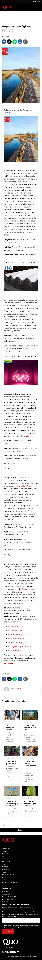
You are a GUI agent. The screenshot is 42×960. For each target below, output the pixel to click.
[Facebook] (4, 41)
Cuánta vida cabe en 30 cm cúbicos (30, 727)
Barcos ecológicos (16, 638)
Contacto (5, 891)
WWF (19, 193)
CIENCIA (4, 851)
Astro (4, 877)
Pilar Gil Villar (10, 30)
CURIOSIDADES (6, 869)
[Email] (25, 41)
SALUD (4, 856)
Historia (5, 867)
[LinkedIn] (20, 41)
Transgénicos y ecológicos (19, 646)
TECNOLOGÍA (6, 864)
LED (27, 436)
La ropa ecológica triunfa (10, 727)
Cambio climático (8, 874)
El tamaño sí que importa (11, 762)
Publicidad (5, 902)
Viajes (4, 872)
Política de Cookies (8, 899)
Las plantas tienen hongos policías (30, 803)
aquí (6, 545)
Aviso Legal (6, 894)
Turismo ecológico (16, 650)
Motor (4, 880)
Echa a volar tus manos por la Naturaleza (12, 803)
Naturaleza (13, 626)
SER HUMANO (6, 853)
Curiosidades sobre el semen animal (30, 763)
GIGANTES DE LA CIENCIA (9, 882)
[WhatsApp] (14, 41)
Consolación (27, 589)
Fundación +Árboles (25, 486)
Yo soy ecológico (15, 630)
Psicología (5, 859)
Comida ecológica (16, 642)
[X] (9, 41)
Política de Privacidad (9, 896)
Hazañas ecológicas (17, 634)
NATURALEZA (6, 861)
